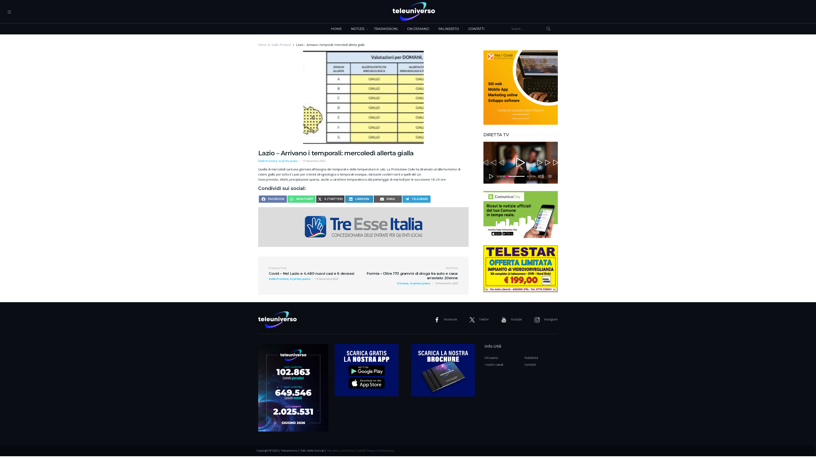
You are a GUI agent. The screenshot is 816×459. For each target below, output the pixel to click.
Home (262, 45)
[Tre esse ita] (363, 226)
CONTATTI (476, 29)
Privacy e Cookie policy (380, 450)
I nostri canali (493, 364)
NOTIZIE (358, 29)
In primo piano (288, 161)
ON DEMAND (418, 29)
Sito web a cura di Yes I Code (345, 450)
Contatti (530, 364)
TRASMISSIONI (386, 29)
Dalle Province (281, 45)
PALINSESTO (448, 29)
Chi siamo (491, 358)
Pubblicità (531, 358)
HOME (336, 29)
